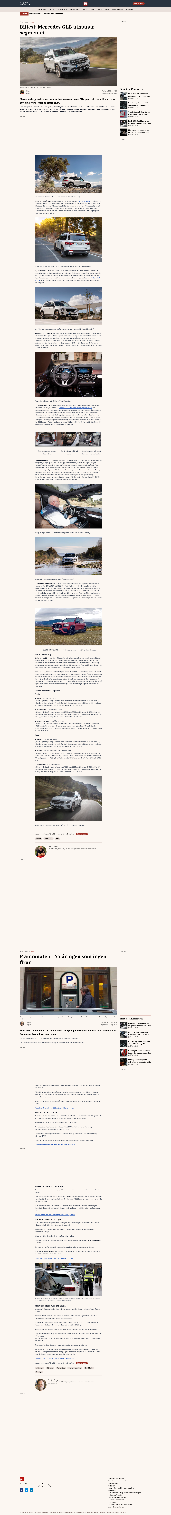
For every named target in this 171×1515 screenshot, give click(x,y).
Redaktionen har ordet (116, 1500)
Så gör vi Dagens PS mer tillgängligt (120, 1505)
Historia (50, 1368)
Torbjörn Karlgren (54, 1380)
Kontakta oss (113, 1483)
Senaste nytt (42, 9)
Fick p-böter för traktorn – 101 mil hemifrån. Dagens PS (55, 1258)
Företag (92, 9)
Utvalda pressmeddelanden (117, 1481)
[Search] (146, 3)
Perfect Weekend (117, 9)
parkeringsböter (75, 1368)
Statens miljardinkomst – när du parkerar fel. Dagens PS (55, 1215)
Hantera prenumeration (116, 1478)
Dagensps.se (24, 22)
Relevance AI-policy (115, 1495)
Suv (57, 839)
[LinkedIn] (31, 1490)
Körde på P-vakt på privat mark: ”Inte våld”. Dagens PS (54, 1358)
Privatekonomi (74, 9)
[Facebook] (21, 1490)
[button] (68, 1279)
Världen (52, 9)
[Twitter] (26, 1490)
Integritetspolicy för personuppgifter (121, 1488)
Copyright (111, 1486)
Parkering (61, 1368)
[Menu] (150, 3)
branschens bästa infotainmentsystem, (75, 408)
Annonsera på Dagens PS (117, 1497)
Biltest (38, 839)
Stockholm (89, 1368)
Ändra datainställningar (116, 1507)
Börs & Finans (62, 9)
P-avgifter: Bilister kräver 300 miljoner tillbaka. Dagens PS (55, 1108)
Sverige (39, 1372)
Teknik (85, 9)
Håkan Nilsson (53, 847)
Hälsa (107, 9)
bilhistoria (39, 1368)
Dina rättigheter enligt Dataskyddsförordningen (124, 1493)
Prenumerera (138, 3)
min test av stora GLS (85, 201)
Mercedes (48, 839)
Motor (100, 9)
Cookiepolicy (112, 1490)
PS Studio (129, 9)
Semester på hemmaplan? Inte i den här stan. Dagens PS (55, 1145)
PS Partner (112, 1502)
